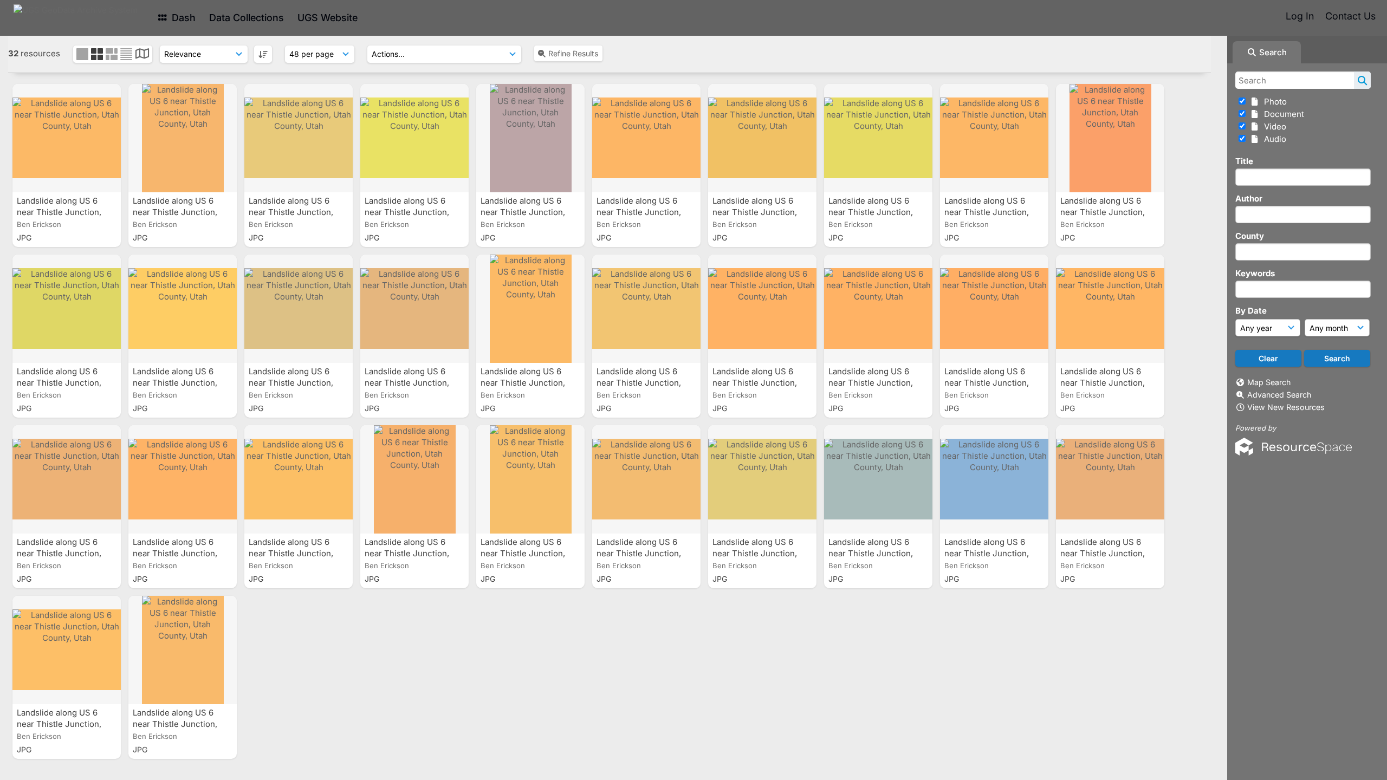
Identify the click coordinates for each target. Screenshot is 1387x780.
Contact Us (1350, 16)
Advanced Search (1279, 394)
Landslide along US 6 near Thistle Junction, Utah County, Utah (59, 212)
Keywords (1255, 273)
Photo (1273, 101)
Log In (1300, 16)
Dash (182, 17)
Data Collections (246, 17)
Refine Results (573, 53)
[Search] (1362, 80)
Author (1248, 198)
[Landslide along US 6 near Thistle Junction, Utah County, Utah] (66, 138)
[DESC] (263, 54)
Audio (1273, 139)
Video (1273, 126)
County (1249, 236)
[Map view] (142, 55)
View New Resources (1286, 407)
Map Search (1269, 382)
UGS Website (327, 17)
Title (1244, 161)
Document (1282, 114)
